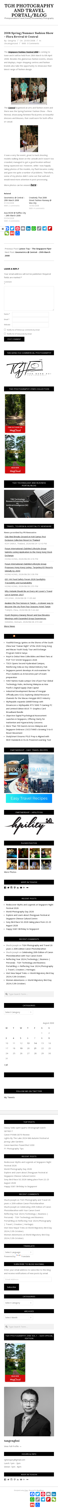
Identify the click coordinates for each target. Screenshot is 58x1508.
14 (35, 1043)
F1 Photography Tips (14, 1148)
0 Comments (33, 43)
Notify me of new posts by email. (19, 334)
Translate (25, 1256)
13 (28, 1043)
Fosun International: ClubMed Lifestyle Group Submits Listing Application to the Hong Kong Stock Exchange (28, 552)
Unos (26, 1490)
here (33, 185)
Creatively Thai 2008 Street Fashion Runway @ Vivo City (40, 200)
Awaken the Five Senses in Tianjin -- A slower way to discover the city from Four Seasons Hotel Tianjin (29, 605)
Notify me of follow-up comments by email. (23, 330)
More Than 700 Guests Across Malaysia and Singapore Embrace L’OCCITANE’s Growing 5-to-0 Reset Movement (29, 729)
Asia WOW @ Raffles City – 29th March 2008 (15, 214)
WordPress (40, 1490)
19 (21, 1048)
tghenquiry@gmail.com (14, 1459)
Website (7, 325)
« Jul (6, 1064)
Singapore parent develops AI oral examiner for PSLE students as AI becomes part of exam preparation (28, 674)
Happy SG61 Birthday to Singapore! (22, 929)
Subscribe (11, 1287)
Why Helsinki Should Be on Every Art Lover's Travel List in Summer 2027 (28, 593)
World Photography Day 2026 (20, 911)
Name (7, 314)
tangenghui (12, 1440)
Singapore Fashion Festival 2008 (23, 52)
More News (9, 626)
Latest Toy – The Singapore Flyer (35, 248)
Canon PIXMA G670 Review (17, 1134)
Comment (8, 283)
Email (6, 319)
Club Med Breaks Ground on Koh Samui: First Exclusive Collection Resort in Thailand (25, 538)
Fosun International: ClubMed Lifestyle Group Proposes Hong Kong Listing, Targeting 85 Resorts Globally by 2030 (29, 567)
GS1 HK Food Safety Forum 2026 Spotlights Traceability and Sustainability (25, 581)
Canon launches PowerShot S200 (19, 1145)
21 (35, 1048)
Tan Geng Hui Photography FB (29, 1074)
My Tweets (9, 1097)
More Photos (10, 872)
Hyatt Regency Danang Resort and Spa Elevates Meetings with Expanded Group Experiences (27, 617)
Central (11, 107)
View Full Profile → (12, 1446)
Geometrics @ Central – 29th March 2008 (14, 199)
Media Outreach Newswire (30, 636)
